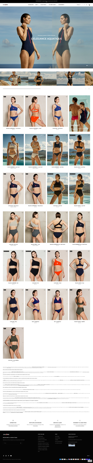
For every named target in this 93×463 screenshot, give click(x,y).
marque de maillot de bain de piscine (12, 402)
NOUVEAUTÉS (30, 4)
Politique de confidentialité (42, 448)
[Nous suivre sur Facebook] (3, 455)
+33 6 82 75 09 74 (58, 426)
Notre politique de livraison (13, 425)
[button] (89, 4)
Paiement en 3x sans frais (42, 439)
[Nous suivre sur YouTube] (11, 455)
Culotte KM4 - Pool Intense (58, 128)
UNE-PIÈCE (57, 436)
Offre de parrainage (41, 438)
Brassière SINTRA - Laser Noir (79, 205)
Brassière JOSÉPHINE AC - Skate (35, 128)
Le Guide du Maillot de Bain (42, 449)
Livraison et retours (41, 441)
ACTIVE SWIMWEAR (58, 441)
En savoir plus (35, 425)
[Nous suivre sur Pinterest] (8, 455)
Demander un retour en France (43, 443)
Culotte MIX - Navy (13, 321)
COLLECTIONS (43, 4)
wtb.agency (19, 459)
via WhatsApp (57, 424)
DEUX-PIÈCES (57, 438)
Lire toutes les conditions (80, 425)
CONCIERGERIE (61, 4)
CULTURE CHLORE (52, 4)
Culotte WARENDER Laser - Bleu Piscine (79, 244)
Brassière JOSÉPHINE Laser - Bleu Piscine (57, 244)
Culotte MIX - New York (13, 244)
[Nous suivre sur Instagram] (6, 455)
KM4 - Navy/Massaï (57, 321)
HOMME (56, 439)
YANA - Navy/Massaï (35, 321)
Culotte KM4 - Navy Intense (13, 205)
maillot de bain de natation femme (27, 407)
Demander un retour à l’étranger (43, 444)
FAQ (38, 451)
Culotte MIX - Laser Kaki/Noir (13, 360)
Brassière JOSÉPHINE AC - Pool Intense (13, 128)
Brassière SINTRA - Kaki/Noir (79, 321)
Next (22, 110)
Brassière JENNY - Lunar (35, 244)
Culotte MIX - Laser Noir (57, 205)
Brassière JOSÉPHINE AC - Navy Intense (35, 205)
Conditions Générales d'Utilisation (43, 446)
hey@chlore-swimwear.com (73, 436)
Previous (3, 110)
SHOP (36, 4)
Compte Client (40, 436)
